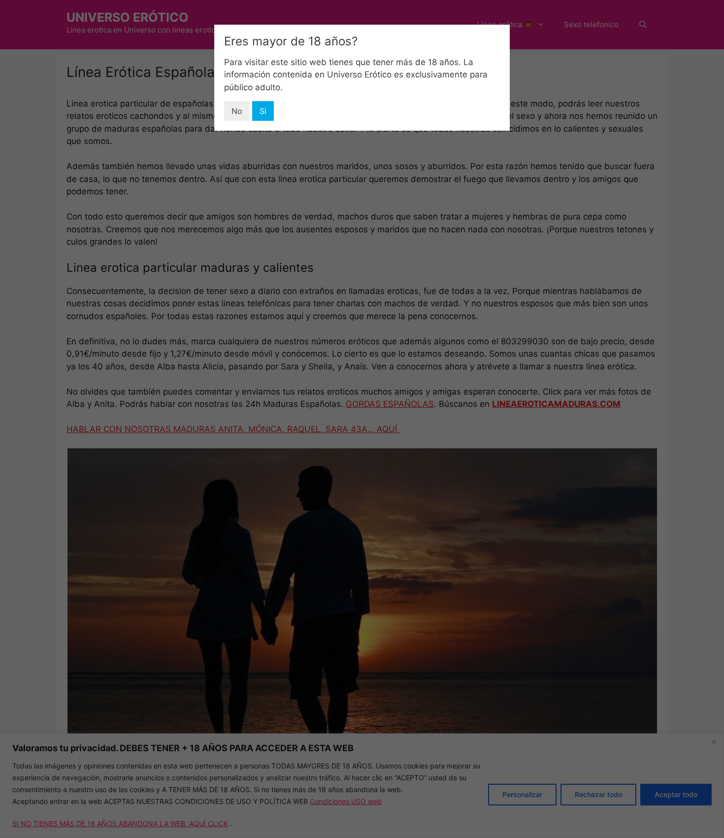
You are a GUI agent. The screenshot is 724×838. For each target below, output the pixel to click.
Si (263, 111)
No (236, 111)
